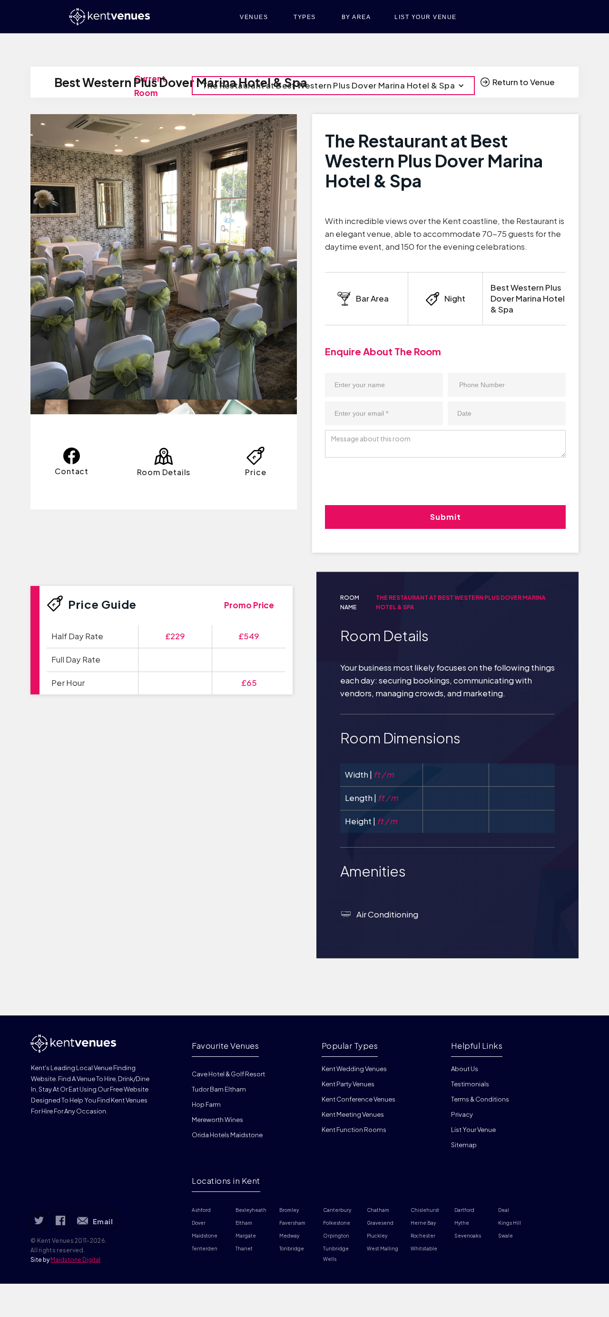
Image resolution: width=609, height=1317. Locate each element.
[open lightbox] (163, 257)
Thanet (244, 1248)
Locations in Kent (226, 1180)
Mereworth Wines (217, 1119)
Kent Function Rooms (354, 1129)
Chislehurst (425, 1210)
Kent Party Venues (348, 1084)
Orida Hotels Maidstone (227, 1135)
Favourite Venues (225, 1045)
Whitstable (424, 1248)
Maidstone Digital (75, 1259)
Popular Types (350, 1045)
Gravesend (380, 1223)
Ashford (201, 1210)
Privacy (462, 1114)
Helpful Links (477, 1045)
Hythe (461, 1223)
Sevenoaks (467, 1236)
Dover (199, 1223)
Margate (246, 1236)
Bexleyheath (251, 1210)
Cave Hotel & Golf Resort (228, 1074)
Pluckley (377, 1236)
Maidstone (204, 1236)
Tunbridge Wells (336, 1254)
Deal (503, 1210)
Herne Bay (423, 1223)
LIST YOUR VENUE (425, 17)
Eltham (244, 1223)
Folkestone (336, 1223)
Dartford (464, 1210)
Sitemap (464, 1145)
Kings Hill (509, 1223)
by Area (356, 17)
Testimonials (470, 1084)
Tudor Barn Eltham (219, 1089)
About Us (464, 1069)
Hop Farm (206, 1104)
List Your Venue (473, 1129)
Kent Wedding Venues (354, 1069)
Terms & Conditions (480, 1099)
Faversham (292, 1223)
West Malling (382, 1248)
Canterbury (337, 1210)
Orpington (336, 1236)
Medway (289, 1236)
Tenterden (204, 1248)
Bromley (289, 1210)
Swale (505, 1236)
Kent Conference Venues (358, 1099)
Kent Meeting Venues (353, 1114)
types (305, 17)
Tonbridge (291, 1248)
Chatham (378, 1210)
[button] (333, 85)
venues (254, 17)
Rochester (423, 1236)
